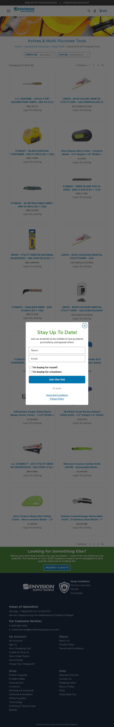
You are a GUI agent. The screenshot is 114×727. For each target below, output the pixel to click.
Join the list (57, 379)
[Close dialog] (84, 325)
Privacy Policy (57, 399)
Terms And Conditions (57, 395)
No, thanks (57, 388)
